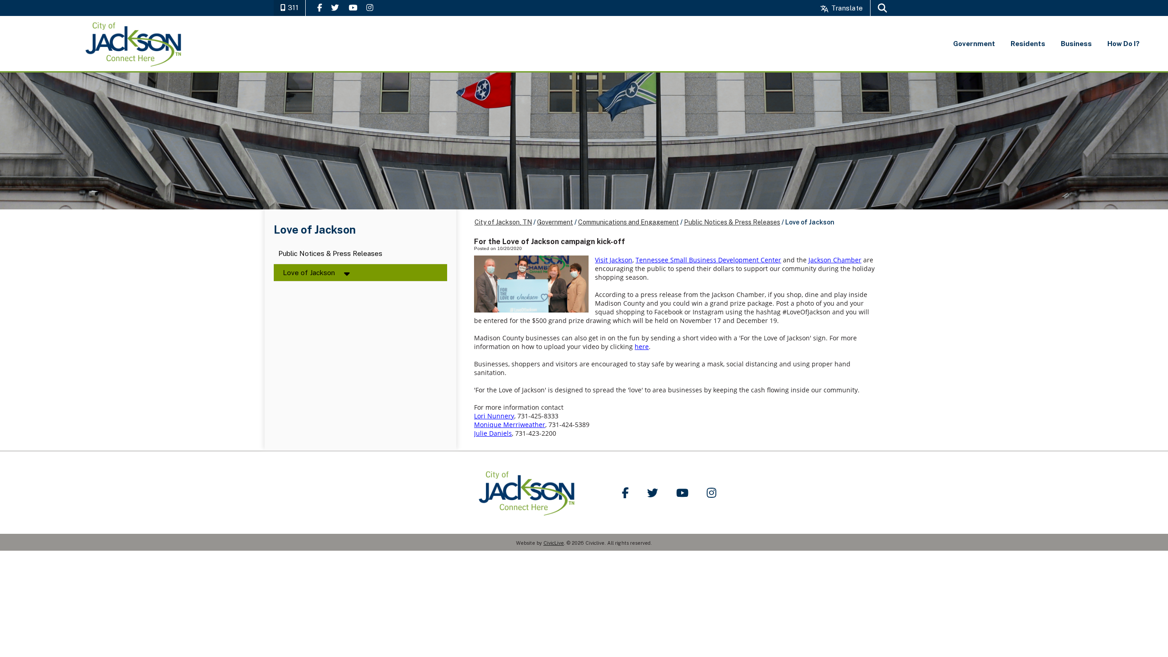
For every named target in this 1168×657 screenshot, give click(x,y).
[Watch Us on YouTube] (353, 7)
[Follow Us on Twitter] (335, 7)
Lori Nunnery (494, 416)
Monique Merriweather (509, 424)
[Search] (882, 8)
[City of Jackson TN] (134, 43)
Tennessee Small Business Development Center (708, 260)
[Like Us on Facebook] (319, 7)
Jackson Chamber (834, 260)
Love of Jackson (309, 272)
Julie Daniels (493, 433)
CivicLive (553, 543)
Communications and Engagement (628, 222)
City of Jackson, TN (503, 222)
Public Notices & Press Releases (330, 254)
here (642, 346)
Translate (846, 8)
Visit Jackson (613, 260)
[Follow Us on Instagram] (369, 7)
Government (555, 222)
